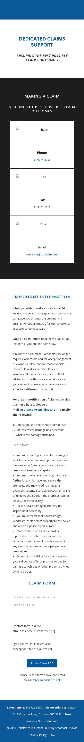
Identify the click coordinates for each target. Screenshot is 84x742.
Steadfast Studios (66, 728)
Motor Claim (24, 605)
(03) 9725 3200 (32, 707)
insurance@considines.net (42, 254)
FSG (52, 735)
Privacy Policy (37, 735)
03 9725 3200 (42, 160)
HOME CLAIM (46, 597)
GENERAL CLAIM (24, 597)
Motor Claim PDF (42, 663)
